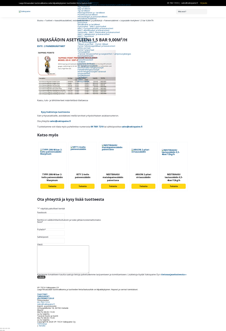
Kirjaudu (203, 3)
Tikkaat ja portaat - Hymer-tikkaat (93, 44)
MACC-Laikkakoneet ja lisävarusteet (94, 34)
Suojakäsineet (84, 75)
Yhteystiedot (83, 81)
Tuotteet (49, 20)
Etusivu (40, 20)
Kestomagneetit (85, 40)
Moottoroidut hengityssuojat (91, 67)
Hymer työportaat (86, 50)
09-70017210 (43, 302)
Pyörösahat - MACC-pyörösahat (92, 26)
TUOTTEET (42, 294)
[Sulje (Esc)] (9, 328)
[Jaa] (6, 328)
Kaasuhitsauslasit (85, 59)
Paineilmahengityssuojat (88, 69)
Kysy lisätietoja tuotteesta (55, 112)
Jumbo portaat (84, 48)
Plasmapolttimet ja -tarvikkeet (91, 12)
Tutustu (52, 186)
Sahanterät (82, 38)
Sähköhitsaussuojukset (88, 57)
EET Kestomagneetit (87, 42)
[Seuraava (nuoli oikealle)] (4, 330)
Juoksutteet (83, 20)
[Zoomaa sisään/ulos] (1, 328)
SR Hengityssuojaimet (88, 65)
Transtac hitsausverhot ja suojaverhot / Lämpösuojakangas (104, 53)
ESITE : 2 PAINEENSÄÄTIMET (51, 46)
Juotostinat (82, 22)
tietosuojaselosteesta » (174, 274)
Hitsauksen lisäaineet (87, 18)
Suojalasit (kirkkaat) (86, 63)
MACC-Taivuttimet (86, 36)
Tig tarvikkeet (84, 10)
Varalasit (81, 61)
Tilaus (80, 79)
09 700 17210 (173, 3)
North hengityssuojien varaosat (92, 71)
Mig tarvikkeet (84, 8)
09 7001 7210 (97, 126)
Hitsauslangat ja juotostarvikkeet (92, 16)
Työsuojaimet (84, 52)
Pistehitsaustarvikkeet (88, 14)
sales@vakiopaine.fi (189, 3)
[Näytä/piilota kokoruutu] (4, 328)
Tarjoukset (82, 77)
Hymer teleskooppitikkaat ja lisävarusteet (96, 46)
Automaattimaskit (85, 55)
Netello (42, 325)
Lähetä (41, 277)
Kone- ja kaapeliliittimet (88, 2)
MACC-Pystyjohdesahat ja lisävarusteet (95, 28)
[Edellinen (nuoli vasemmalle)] (1, 330)
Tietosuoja (42, 323)
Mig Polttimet (84, 6)
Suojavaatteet (84, 73)
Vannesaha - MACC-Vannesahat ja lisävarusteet (99, 32)
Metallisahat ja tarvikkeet (89, 24)
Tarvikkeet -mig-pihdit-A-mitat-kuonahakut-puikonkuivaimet (104, 4)
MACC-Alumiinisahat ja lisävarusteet (93, 30)
